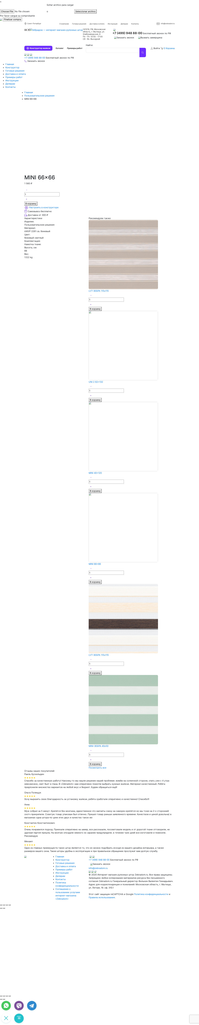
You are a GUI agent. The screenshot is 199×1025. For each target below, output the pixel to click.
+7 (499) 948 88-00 (127, 33)
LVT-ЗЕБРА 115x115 (99, 290)
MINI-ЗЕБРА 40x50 (98, 746)
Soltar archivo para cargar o (60, 8)
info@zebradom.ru (168, 23)
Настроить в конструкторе (43, 207)
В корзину (30, 203)
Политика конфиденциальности (151, 894)
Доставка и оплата (97, 24)
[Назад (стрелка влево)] (1, 908)
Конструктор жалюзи (40, 48)
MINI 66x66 (95, 564)
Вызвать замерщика (151, 37)
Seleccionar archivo (85, 11)
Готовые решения (79, 24)
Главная (9, 64)
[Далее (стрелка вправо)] (4, 908)
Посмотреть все (97, 767)
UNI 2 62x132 (96, 381)
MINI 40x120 (95, 473)
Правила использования (102, 897)
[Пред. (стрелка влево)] (1, 999)
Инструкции (112, 24)
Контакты (135, 24)
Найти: (89, 45)
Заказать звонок (125, 37)
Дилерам (124, 24)
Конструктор (12, 67)
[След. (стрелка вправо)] (4, 999)
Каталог (60, 48)
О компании (64, 24)
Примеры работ (74, 48)
